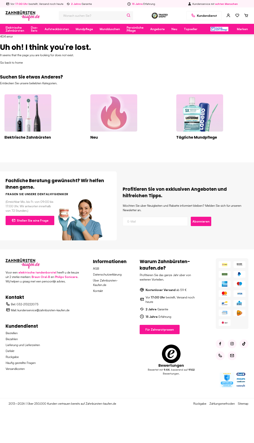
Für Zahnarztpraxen (159, 329)
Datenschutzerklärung (107, 274)
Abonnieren (201, 221)
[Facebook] (220, 343)
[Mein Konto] (228, 15)
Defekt (10, 351)
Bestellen (12, 333)
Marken (242, 29)
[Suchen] (128, 15)
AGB (96, 268)
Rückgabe (12, 357)
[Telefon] (220, 355)
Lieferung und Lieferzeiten (23, 345)
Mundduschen (110, 29)
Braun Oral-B (41, 277)
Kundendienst (207, 15)
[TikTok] (243, 343)
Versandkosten (15, 369)
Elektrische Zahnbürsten (15, 29)
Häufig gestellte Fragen (21, 363)
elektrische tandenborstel (37, 272)
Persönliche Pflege (135, 29)
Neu (174, 29)
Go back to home (11, 62)
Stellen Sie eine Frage (33, 220)
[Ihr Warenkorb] (246, 15)
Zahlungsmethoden (222, 403)
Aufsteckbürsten (57, 29)
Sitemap (243, 403)
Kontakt (98, 291)
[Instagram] (232, 343)
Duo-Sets (34, 29)
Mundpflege (84, 29)
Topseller (190, 29)
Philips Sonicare (66, 277)
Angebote (157, 29)
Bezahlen (12, 339)
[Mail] (232, 355)
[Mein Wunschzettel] (237, 15)
